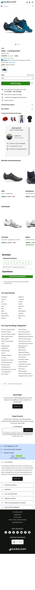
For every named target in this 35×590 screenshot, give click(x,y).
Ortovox (3, 299)
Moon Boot (4, 313)
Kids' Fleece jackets (24, 331)
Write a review (5, 53)
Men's (5, 383)
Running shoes (5, 364)
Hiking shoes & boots (7, 360)
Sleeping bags (5, 350)
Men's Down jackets (7, 336)
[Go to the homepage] (2, 384)
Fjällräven (21, 297)
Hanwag (20, 313)
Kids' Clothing (22, 329)
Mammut (21, 306)
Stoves (3, 353)
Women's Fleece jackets (8, 334)
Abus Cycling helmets (24, 373)
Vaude (20, 304)
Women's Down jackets (8, 329)
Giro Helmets (22, 357)
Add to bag (16, 83)
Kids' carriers (4, 374)
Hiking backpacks (6, 355)
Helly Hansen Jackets (24, 341)
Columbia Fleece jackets (25, 343)
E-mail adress (17, 426)
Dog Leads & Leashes (24, 364)
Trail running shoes (6, 362)
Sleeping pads (5, 346)
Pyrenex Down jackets (24, 339)
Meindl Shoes (22, 350)
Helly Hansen (5, 315)
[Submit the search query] (33, 6)
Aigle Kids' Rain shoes (24, 334)
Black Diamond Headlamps (22, 346)
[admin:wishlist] (32, 83)
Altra (2, 308)
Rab (2, 301)
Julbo (19, 308)
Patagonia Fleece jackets (25, 336)
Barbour (3, 318)
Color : (8, 65)
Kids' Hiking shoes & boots (8, 369)
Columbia (21, 299)
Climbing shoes (5, 367)
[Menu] (1, 6)
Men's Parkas (5, 339)
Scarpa (20, 301)
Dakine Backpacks (23, 352)
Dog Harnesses (22, 361)
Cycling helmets (6, 371)
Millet (2, 311)
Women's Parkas (6, 331)
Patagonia (4, 297)
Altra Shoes (21, 368)
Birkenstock (21, 315)
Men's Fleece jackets (7, 341)
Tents (3, 343)
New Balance (22, 311)
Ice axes (3, 357)
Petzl (19, 318)
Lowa (2, 306)
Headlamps (4, 348)
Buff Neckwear (22, 371)
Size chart (30, 75)
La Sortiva (4, 304)
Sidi (2, 48)
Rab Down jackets (23, 359)
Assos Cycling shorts (24, 354)
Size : (3, 75)
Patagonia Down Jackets (25, 376)
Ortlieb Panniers (23, 366)
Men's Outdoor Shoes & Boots (15, 383)
